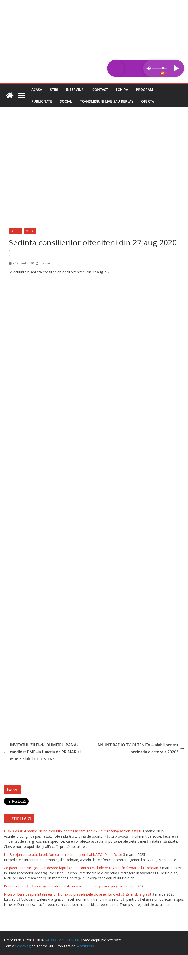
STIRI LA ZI (21, 818)
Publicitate (41, 101)
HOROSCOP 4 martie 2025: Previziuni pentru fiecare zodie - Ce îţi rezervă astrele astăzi (72, 831)
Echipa (122, 89)
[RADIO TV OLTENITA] (94, 3)
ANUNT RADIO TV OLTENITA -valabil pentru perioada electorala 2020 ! (137, 748)
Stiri (54, 89)
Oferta (147, 101)
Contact (100, 89)
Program (144, 89)
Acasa (36, 89)
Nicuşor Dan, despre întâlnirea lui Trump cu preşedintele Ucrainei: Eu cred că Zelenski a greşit (77, 894)
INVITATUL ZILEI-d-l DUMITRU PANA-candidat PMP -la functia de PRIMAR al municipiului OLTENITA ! (45, 752)
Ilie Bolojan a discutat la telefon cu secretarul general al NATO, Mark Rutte (63, 854)
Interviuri (75, 89)
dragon (45, 263)
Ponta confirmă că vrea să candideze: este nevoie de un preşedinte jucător (63, 886)
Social (66, 101)
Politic (15, 231)
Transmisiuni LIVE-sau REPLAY (106, 101)
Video (30, 231)
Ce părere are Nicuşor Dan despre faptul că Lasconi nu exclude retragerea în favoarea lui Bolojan (81, 867)
